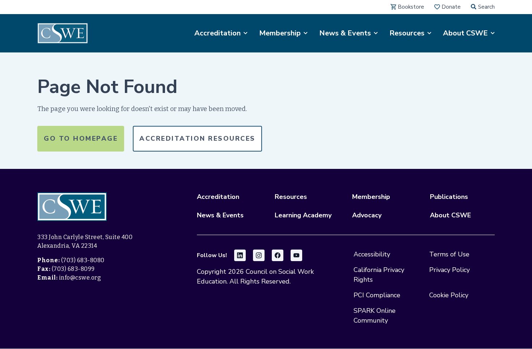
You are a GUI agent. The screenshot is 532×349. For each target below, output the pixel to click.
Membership (371, 196)
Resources (291, 196)
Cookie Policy (448, 295)
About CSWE (450, 215)
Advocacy (366, 215)
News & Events (220, 215)
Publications (449, 196)
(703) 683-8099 (73, 268)
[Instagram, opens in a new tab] (259, 255)
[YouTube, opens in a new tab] (296, 255)
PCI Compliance (377, 295)
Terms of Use (449, 254)
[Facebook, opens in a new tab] (277, 255)
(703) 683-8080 (83, 260)
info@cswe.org (80, 277)
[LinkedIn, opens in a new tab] (240, 255)
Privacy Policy (449, 269)
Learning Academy (303, 215)
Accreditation (218, 196)
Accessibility (372, 254)
